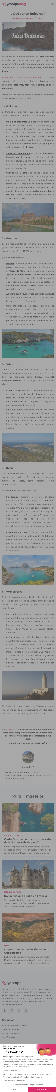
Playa (39, 18)
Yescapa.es (11, 729)
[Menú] (52, 4)
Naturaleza (17, 18)
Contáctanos (8, 1037)
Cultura (29, 18)
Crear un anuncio (10, 1029)
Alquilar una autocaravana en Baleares (21, 77)
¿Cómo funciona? (10, 1033)
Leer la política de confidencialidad (15, 1081)
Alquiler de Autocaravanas (15, 1025)
